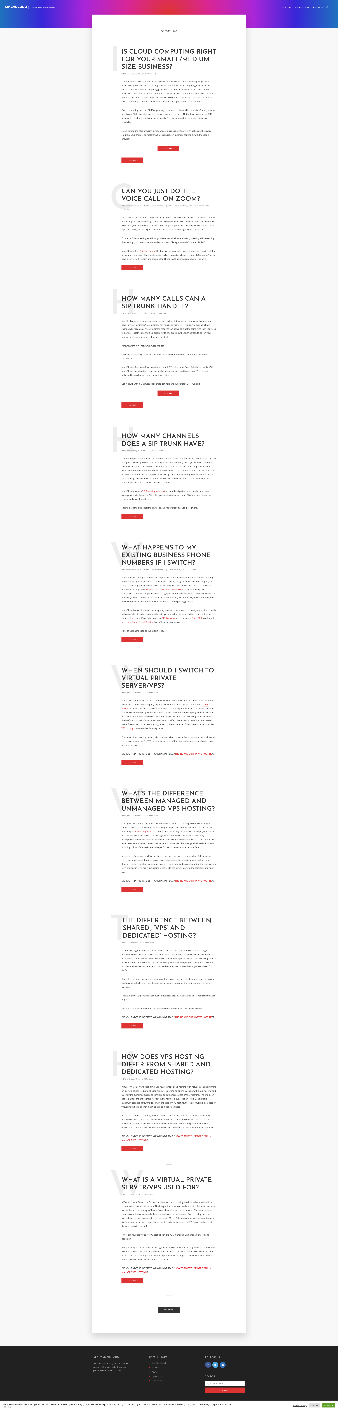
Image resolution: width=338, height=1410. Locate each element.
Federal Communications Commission (164, 589)
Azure (154, 1372)
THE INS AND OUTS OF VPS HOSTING (193, 753)
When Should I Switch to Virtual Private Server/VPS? (167, 678)
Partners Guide (158, 1380)
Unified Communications (177, 206)
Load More (169, 1310)
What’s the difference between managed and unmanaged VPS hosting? (168, 801)
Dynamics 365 (158, 1376)
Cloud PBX (197, 618)
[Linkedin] (223, 1365)
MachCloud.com (302, 7)
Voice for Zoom (147, 251)
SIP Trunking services (153, 491)
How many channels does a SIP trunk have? (162, 440)
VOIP (190, 206)
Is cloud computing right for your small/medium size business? (168, 59)
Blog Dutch (318, 7)
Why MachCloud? (159, 1363)
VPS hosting (127, 728)
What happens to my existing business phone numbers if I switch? (166, 555)
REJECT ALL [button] (315, 1405)
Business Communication (133, 206)
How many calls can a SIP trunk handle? (163, 303)
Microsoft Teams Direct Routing (137, 622)
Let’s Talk (168, 148)
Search (225, 1390)
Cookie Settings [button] (300, 1405)
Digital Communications (153, 206)
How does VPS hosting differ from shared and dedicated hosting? (166, 1065)
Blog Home (287, 7)
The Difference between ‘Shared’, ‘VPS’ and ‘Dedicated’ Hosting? (166, 928)
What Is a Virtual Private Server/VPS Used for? (166, 1184)
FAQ (124, 74)
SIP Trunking (132, 313)
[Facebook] (208, 1365)
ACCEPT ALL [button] (328, 1405)
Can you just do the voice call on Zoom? (160, 195)
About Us (156, 1367)
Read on (132, 160)
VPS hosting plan (142, 831)
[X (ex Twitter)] (215, 1365)
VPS (128, 693)
